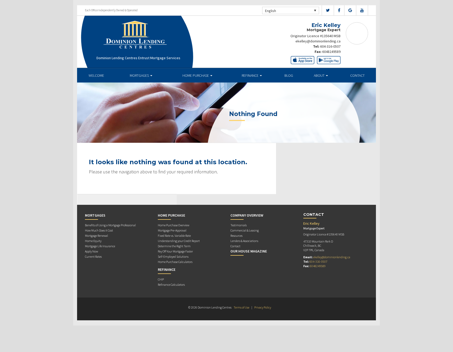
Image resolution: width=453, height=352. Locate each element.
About (319, 75)
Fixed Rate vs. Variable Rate (174, 236)
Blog (288, 75)
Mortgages (140, 75)
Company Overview (246, 215)
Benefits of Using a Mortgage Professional (110, 225)
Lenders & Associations (244, 241)
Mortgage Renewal (96, 236)
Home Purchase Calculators (175, 262)
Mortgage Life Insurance (100, 246)
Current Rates (93, 256)
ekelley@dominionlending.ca (318, 41)
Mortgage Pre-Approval (172, 230)
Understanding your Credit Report (179, 241)
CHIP (161, 279)
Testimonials (238, 225)
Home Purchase (196, 75)
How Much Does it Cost (99, 230)
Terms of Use (241, 307)
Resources (236, 236)
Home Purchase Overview (173, 225)
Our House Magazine (248, 251)
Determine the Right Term (174, 246)
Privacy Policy (262, 307)
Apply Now (91, 251)
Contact (357, 75)
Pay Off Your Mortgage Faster (175, 251)
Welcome (96, 75)
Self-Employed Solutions (173, 256)
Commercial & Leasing (244, 230)
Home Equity (93, 241)
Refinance (250, 75)
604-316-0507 (330, 46)
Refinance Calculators (171, 285)
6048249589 (331, 51)
